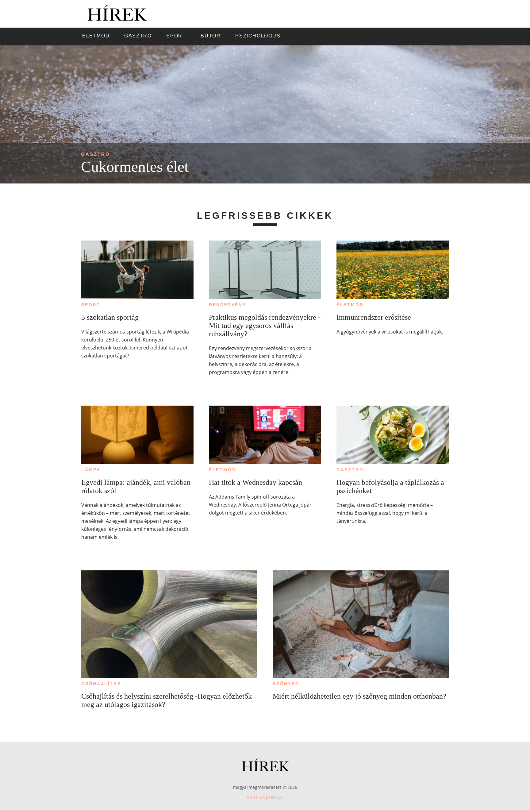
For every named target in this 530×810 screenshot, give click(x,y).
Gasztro (95, 154)
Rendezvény (227, 304)
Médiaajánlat (265, 797)
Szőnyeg (286, 683)
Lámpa (91, 469)
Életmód (350, 304)
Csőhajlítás (101, 683)
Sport (90, 304)
